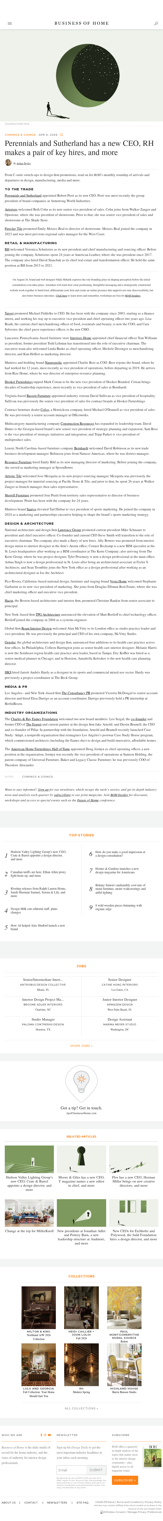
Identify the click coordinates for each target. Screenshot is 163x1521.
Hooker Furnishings (19, 381)
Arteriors (11, 209)
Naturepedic (53, 362)
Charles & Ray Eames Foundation (34, 719)
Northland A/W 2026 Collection (39, 1337)
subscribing (62, 794)
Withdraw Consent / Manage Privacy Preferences (132, 1511)
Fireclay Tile (13, 228)
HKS (8, 672)
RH (7, 249)
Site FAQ (83, 1502)
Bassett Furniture (39, 395)
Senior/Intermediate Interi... (43, 979)
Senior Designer (119, 979)
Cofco (45, 409)
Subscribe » (125, 1480)
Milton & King (38, 1331)
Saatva (31, 509)
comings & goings (20, 134)
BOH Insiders (132, 295)
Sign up (43, 789)
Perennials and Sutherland (23, 195)
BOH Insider (119, 794)
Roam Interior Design (36, 628)
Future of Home (88, 800)
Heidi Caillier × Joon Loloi (81, 1333)
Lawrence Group (69, 529)
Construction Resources (77, 423)
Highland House (124, 1388)
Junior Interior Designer (120, 999)
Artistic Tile (13, 476)
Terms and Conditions (129, 1502)
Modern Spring (81, 1392)
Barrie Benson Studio (124, 1392)
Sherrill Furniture (17, 495)
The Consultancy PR (76, 693)
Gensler (10, 642)
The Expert (34, 724)
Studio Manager (43, 1019)
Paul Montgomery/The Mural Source (124, 1334)
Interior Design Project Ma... (43, 999)
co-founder (139, 719)
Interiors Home (80, 338)
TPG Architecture (48, 614)
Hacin (9, 600)
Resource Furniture (18, 462)
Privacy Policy (84, 1482)
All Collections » (81, 1408)
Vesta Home (118, 581)
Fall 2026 (81, 1338)
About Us (9, 1502)
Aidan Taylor (24, 163)
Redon (124, 1341)
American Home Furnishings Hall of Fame (40, 749)
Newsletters (57, 1502)
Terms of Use (82, 1480)
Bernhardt (81, 448)
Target (9, 313)
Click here (61, 295)
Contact (31, 1502)
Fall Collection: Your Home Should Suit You (38, 1394)
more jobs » (81, 1046)
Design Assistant (120, 1019)
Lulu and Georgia (38, 1388)
